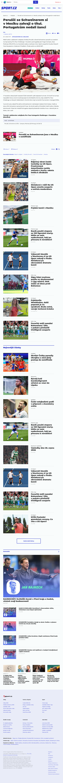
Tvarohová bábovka (7, 728)
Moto (54, 8)
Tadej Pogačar (26, 708)
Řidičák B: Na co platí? (47, 728)
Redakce (50, 751)
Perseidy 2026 (30, 738)
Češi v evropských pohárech (47, 738)
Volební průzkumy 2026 (8, 704)
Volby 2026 (5, 702)
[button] (31, 71)
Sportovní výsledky (36, 445)
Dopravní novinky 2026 (47, 726)
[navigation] (2, 2)
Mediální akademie (52, 770)
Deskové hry (48, 742)
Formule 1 (44, 710)
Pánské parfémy (14, 744)
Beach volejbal (18, 154)
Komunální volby (7, 712)
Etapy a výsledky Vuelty (28, 704)
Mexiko (46, 154)
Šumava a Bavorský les (28, 726)
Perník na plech (6, 732)
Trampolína (25, 740)
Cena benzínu (37, 738)
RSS (49, 753)
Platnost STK (45, 732)
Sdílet (55, 33)
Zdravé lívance (6, 726)
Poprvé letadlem (26, 724)
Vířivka (57, 740)
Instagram (50, 757)
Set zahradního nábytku (44, 740)
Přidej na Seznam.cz (52, 763)
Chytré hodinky (6, 744)
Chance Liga (34, 205)
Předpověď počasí (22, 738)
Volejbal (21, 132)
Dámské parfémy (35, 742)
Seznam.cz (58, 2)
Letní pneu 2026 (46, 723)
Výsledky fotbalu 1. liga (47, 704)
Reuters (5, 755)
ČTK (4, 32)
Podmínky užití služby (53, 764)
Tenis (48, 8)
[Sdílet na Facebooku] (56, 149)
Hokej (43, 8)
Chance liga (45, 702)
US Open (33, 159)
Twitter (49, 759)
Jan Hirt (24, 706)
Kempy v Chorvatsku (27, 723)
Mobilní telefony (18, 742)
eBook (49, 33)
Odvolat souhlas (52, 772)
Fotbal (37, 8)
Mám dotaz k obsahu (53, 768)
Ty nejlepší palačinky (8, 723)
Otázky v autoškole (46, 730)
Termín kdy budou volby (8, 708)
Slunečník (30, 740)
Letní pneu (42, 742)
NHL (43, 712)
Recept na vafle (6, 730)
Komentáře (6, 551)
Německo (33, 376)
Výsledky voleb (6, 706)
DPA (30, 753)
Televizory (54, 742)
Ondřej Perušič (28, 154)
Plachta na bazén (18, 740)
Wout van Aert (26, 710)
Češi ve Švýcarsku (27, 728)
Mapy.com (15, 738)
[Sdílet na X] (59, 149)
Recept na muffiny (7, 724)
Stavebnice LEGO (27, 742)
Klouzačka (35, 740)
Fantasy (30, 8)
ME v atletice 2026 (46, 708)
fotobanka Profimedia (12, 755)
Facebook (50, 755)
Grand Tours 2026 (27, 712)
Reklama (50, 761)
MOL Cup (33, 275)
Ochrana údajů (51, 766)
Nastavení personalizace (53, 774)
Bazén (12, 740)
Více (59, 8)
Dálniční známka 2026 (47, 724)
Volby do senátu (7, 710)
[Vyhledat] (35, 2)
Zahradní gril (53, 740)
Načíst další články (28, 541)
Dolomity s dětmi (27, 732)
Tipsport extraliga (46, 706)
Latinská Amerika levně (28, 730)
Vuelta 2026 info (26, 702)
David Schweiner (37, 154)
